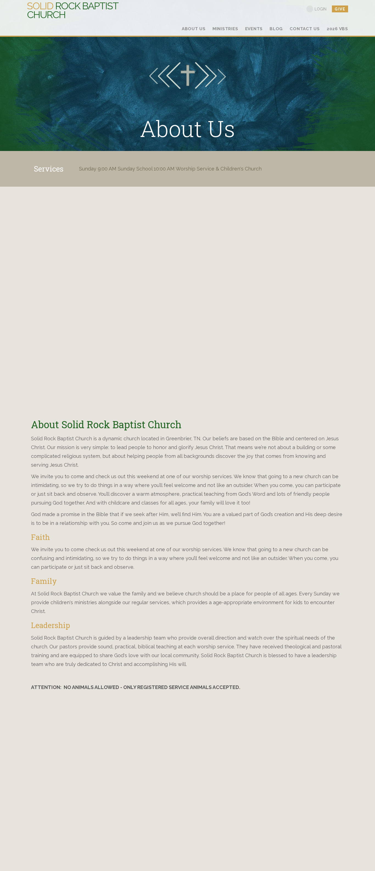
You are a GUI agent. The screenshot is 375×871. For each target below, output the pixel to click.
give (340, 9)
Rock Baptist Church (72, 10)
